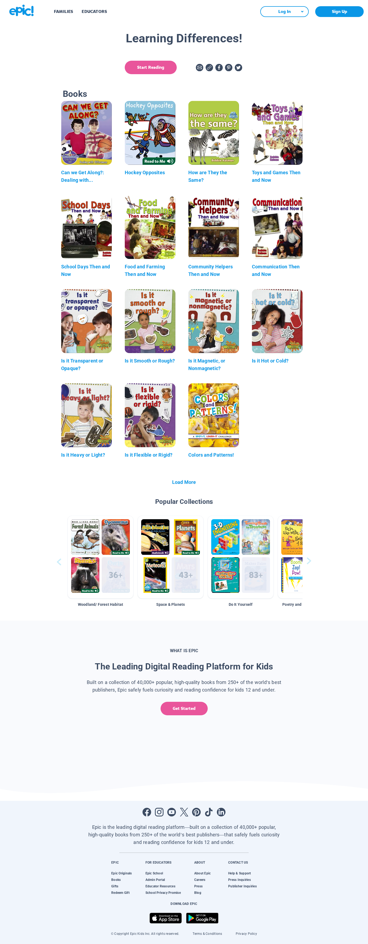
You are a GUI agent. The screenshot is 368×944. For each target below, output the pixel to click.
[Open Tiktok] (208, 812)
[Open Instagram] (159, 812)
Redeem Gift (120, 893)
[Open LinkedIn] (221, 812)
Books (116, 880)
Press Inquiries (239, 880)
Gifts (114, 886)
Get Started (184, 708)
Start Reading (150, 67)
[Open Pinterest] (196, 812)
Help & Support (239, 873)
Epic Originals (121, 873)
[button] (100, 557)
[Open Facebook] (147, 812)
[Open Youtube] (171, 812)
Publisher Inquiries (242, 886)
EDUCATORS (94, 11)
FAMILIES (63, 11)
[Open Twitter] (184, 812)
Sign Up (339, 11)
